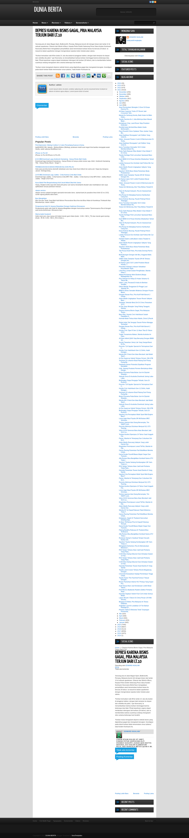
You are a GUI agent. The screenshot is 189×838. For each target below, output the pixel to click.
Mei (120, 614)
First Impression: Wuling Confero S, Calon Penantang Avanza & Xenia (59, 145)
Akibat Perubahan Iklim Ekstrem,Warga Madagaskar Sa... (132, 275)
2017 (119, 631)
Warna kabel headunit (43, 214)
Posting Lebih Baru (42, 137)
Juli (120, 103)
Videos (68, 23)
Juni (121, 105)
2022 (119, 88)
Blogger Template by (69, 835)
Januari (122, 622)
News (45, 23)
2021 (119, 90)
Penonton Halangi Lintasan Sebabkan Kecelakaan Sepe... (132, 267)
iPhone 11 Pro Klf (41, 153)
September (123, 98)
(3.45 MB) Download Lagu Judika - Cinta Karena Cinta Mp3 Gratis (58, 175)
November (123, 94)
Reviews (56, 23)
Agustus (122, 101)
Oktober (122, 96)
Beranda (36, 2)
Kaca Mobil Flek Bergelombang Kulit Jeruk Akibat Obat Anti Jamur (58, 183)
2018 (119, 629)
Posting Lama (107, 137)
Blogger (141, 56)
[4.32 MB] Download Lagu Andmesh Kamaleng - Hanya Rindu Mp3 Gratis (61, 159)
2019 (119, 627)
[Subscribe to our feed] (155, 2)
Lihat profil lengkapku (134, 40)
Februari (122, 620)
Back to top (149, 821)
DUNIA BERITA (48, 10)
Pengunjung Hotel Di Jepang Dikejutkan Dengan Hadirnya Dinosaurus (60, 206)
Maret (121, 618)
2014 (119, 635)
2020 (119, 625)
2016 (119, 633)
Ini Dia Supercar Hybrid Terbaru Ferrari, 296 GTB (136, 358)
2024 (119, 83)
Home (35, 23)
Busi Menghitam (41, 198)
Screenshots (82, 23)
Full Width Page (45, 821)
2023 (119, 85)
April (121, 616)
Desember (123, 92)
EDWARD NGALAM (136, 37)
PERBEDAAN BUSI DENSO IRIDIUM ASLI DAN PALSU (54, 167)
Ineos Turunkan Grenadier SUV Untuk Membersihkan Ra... (132, 148)
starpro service (40, 190)
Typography (57, 821)
